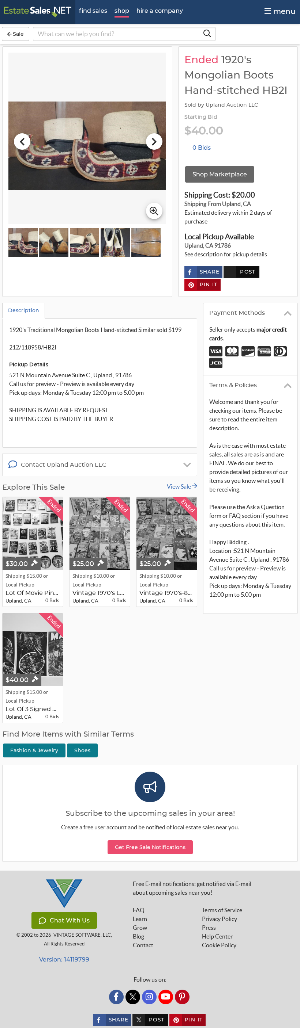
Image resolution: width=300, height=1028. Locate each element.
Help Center (217, 936)
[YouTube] (165, 997)
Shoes (82, 750)
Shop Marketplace (219, 174)
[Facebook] (116, 997)
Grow (140, 927)
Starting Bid (200, 117)
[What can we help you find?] (207, 34)
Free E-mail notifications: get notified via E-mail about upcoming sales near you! (192, 888)
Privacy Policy (219, 919)
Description (23, 310)
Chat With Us (70, 920)
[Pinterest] (182, 997)
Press (209, 927)
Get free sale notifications (150, 847)
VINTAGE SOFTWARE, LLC (82, 935)
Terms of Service (222, 910)
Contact (143, 945)
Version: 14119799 (64, 959)
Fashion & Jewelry (34, 750)
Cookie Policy (219, 945)
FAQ (139, 910)
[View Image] (23, 242)
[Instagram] (149, 997)
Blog (138, 936)
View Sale (179, 486)
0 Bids (201, 147)
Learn (140, 919)
